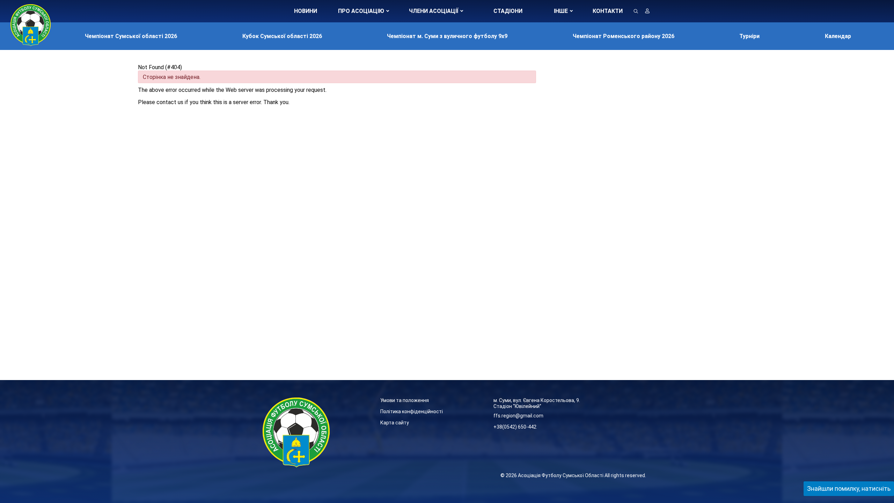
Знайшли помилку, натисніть (849, 488)
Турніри (749, 36)
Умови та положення (404, 400)
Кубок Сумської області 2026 (282, 36)
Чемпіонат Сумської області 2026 (131, 36)
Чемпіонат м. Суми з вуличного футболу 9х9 (447, 36)
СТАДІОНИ (507, 11)
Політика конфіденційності (411, 411)
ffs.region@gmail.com (518, 415)
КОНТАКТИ (608, 11)
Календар (838, 36)
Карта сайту (394, 422)
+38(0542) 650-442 (514, 427)
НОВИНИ (305, 11)
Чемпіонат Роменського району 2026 (623, 36)
